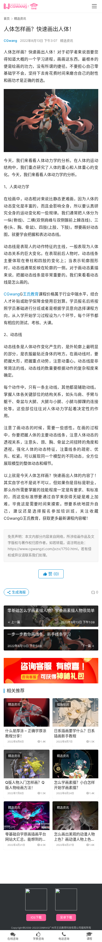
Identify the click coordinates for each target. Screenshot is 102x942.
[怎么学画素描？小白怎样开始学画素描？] (75, 764)
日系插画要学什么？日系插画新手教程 (74, 733)
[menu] (94, 6)
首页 (7, 19)
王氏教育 (31, 294)
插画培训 (63, 704)
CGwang (10, 41)
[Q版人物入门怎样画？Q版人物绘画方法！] (27, 764)
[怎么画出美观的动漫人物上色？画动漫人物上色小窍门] (75, 815)
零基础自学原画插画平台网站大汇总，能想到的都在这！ (25, 837)
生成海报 (18, 592)
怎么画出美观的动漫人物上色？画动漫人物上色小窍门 (74, 837)
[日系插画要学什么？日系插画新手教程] (75, 712)
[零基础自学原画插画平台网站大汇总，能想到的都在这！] (27, 815)
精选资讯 (66, 41)
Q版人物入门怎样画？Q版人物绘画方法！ (25, 785)
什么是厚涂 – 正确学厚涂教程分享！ (25, 733)
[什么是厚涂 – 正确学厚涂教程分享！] (27, 712)
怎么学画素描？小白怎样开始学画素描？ (74, 785)
